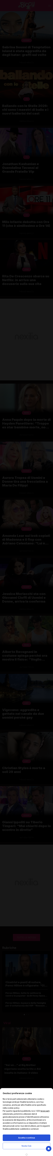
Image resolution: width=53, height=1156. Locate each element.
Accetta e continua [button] (26, 1138)
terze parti (44, 1111)
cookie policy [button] (13, 1108)
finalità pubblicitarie (11, 1129)
